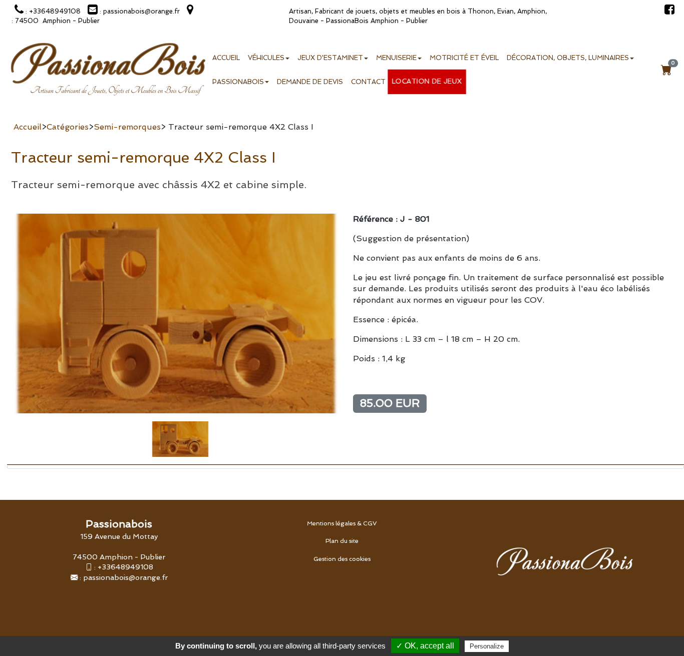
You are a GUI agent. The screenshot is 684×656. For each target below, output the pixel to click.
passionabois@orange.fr (125, 577)
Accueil (226, 58)
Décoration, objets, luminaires (568, 58)
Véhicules (266, 58)
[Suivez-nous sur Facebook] (666, 11)
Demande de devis (310, 82)
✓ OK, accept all (425, 645)
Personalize (487, 646)
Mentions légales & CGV (342, 523)
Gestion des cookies (342, 558)
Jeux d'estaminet (330, 58)
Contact (368, 82)
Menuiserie (396, 58)
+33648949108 (125, 566)
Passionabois (238, 82)
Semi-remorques (127, 127)
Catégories (68, 127)
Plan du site (342, 540)
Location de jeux (427, 81)
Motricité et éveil (464, 58)
